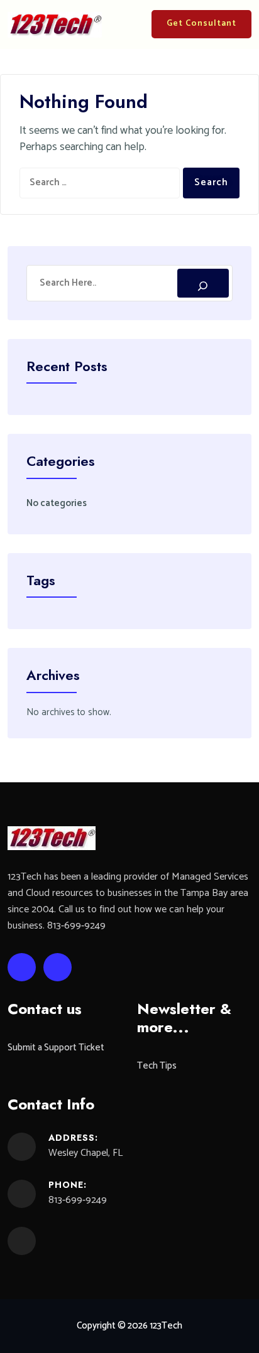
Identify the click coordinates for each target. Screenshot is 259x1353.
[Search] (203, 283)
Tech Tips (157, 1066)
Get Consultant (201, 23)
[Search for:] (99, 183)
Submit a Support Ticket (56, 1048)
